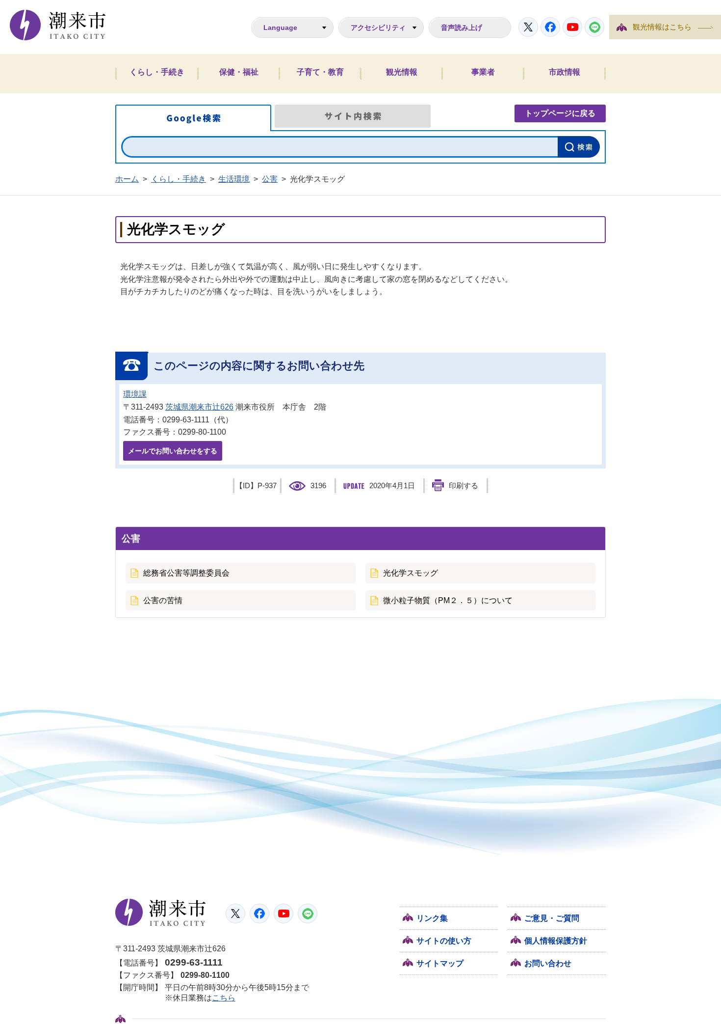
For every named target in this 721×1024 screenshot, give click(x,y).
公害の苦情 (162, 600)
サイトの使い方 (443, 941)
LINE (594, 27)
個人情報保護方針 (555, 941)
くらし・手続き (156, 72)
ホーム (127, 179)
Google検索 (193, 118)
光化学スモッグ (410, 573)
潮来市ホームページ (58, 25)
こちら (223, 998)
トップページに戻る (560, 113)
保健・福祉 (238, 72)
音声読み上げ (461, 27)
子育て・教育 (320, 72)
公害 (270, 179)
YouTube (572, 27)
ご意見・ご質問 (551, 918)
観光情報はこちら (662, 27)
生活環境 (234, 179)
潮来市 (160, 912)
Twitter (528, 27)
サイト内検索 (353, 116)
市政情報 (564, 72)
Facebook (550, 27)
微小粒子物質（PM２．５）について (448, 600)
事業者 (483, 72)
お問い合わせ (547, 963)
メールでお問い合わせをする (172, 451)
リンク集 (432, 918)
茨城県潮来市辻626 (199, 407)
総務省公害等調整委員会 (186, 573)
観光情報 (401, 72)
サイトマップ (440, 963)
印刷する (463, 486)
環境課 (135, 394)
